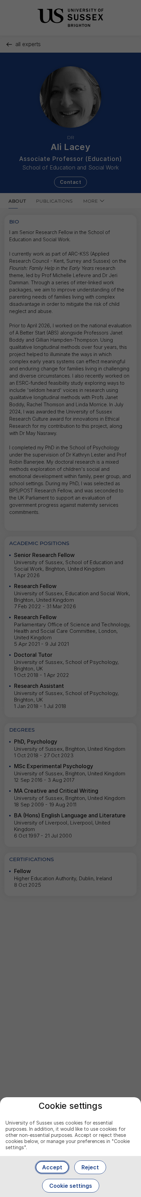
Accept (52, 1167)
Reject (90, 1167)
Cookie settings (70, 1185)
